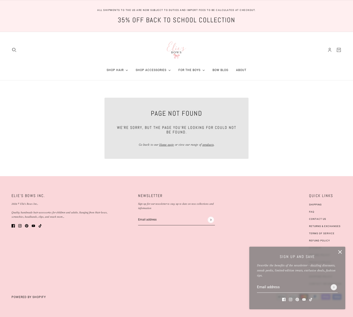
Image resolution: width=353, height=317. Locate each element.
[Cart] (338, 50)
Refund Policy (319, 240)
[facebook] (283, 299)
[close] (340, 252)
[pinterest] (297, 299)
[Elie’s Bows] (176, 50)
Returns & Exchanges (325, 226)
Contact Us (317, 219)
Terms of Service (322, 233)
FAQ (311, 211)
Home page (166, 144)
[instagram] (290, 299)
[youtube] (304, 299)
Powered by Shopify (29, 297)
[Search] (14, 50)
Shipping (315, 204)
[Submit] (334, 287)
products (208, 144)
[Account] (329, 50)
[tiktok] (310, 299)
